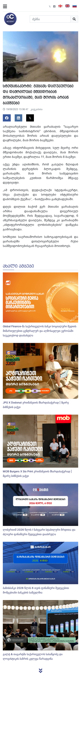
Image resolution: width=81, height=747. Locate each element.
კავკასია (37, 109)
